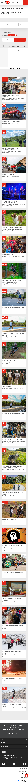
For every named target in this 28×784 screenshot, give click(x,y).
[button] (9, 25)
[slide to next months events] (24, 46)
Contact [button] (3, 739)
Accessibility (24, 777)
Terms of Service (23, 771)
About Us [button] (4, 743)
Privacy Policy (23, 768)
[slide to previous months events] (3, 46)
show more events (14, 68)
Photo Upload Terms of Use (21, 774)
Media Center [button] (5, 746)
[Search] (21, 2)
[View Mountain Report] (13, 2)
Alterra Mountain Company (5, 768)
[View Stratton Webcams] (17, 2)
